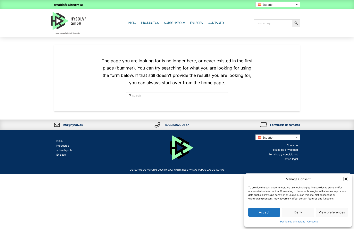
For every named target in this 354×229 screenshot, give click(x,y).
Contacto (312, 221)
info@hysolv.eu (73, 124)
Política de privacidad (292, 221)
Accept (264, 212)
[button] (346, 179)
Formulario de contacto (285, 124)
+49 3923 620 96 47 (176, 124)
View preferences (332, 212)
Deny (298, 212)
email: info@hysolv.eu (68, 4)
